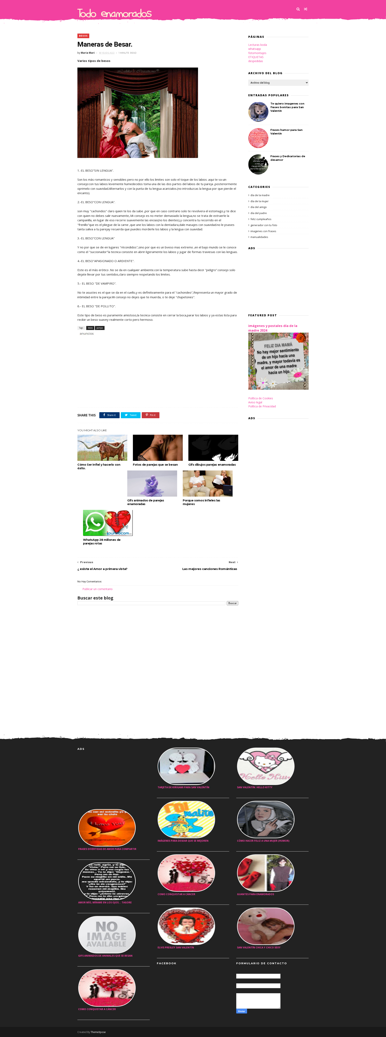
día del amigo (258, 207)
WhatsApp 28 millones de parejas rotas (102, 541)
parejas (99, 327)
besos (83, 36)
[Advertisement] (124, 340)
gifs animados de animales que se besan (105, 955)
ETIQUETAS (256, 57)
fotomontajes (257, 53)
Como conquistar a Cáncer (97, 1009)
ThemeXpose (98, 1032)
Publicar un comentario (97, 589)
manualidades (259, 237)
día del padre (258, 213)
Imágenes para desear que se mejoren (183, 840)
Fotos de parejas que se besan (155, 464)
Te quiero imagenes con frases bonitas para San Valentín (287, 107)
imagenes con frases (263, 231)
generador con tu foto (263, 225)
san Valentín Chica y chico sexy (258, 947)
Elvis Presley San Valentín (176, 947)
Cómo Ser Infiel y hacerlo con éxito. (98, 466)
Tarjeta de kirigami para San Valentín (183, 787)
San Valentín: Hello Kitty (254, 787)
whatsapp (254, 49)
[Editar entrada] (86, 333)
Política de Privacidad (262, 406)
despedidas (255, 61)
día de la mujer (259, 201)
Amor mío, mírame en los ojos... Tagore (105, 902)
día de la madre (260, 195)
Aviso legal (255, 402)
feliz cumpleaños (260, 219)
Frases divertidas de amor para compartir (107, 849)
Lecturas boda (257, 45)
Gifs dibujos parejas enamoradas (212, 464)
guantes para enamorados (255, 894)
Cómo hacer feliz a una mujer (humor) (263, 840)
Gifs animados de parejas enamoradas (145, 502)
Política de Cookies (260, 398)
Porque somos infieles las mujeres (201, 502)
